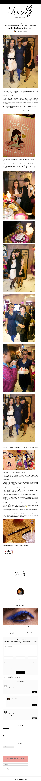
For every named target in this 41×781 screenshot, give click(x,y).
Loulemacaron (11, 712)
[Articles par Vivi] (15, 31)
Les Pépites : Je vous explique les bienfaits (20, 626)
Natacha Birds (10, 98)
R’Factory (20, 159)
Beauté (20, 23)
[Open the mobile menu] (37, 2)
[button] (4, 618)
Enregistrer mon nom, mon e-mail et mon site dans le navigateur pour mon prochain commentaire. (21, 662)
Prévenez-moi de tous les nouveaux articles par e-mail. (21, 668)
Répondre (34, 692)
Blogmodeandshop (12, 686)
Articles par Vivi (20, 599)
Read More (24, 779)
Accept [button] (20, 779)
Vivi (18, 31)
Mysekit (4, 98)
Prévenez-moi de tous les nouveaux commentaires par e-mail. (21, 665)
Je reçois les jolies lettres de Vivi (9, 768)
